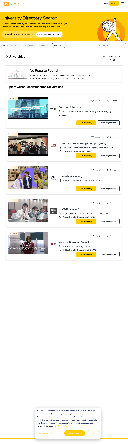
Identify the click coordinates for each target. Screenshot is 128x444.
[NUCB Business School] (53, 211)
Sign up (114, 3)
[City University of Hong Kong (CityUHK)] (53, 145)
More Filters (58, 45)
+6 (102, 180)
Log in (105, 3)
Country (43, 45)
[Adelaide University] (53, 178)
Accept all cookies (75, 433)
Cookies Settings (45, 433)
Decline (93, 433)
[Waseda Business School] (53, 243)
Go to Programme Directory (48, 34)
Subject (14, 45)
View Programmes (108, 123)
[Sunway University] (53, 108)
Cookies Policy (63, 426)
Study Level (29, 45)
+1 (115, 148)
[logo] (11, 4)
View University (86, 123)
